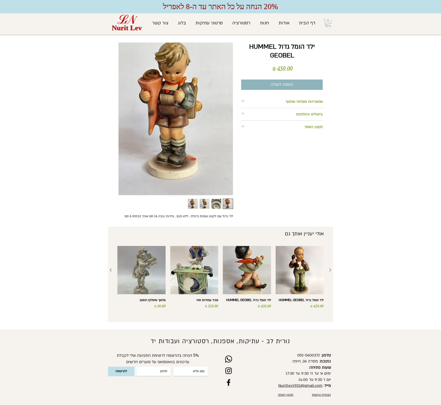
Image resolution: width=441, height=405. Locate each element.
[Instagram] (228, 370)
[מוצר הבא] (110, 270)
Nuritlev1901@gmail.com (300, 385)
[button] (328, 23)
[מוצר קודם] (330, 270)
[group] (220, 282)
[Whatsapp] (228, 359)
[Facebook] (228, 382)
